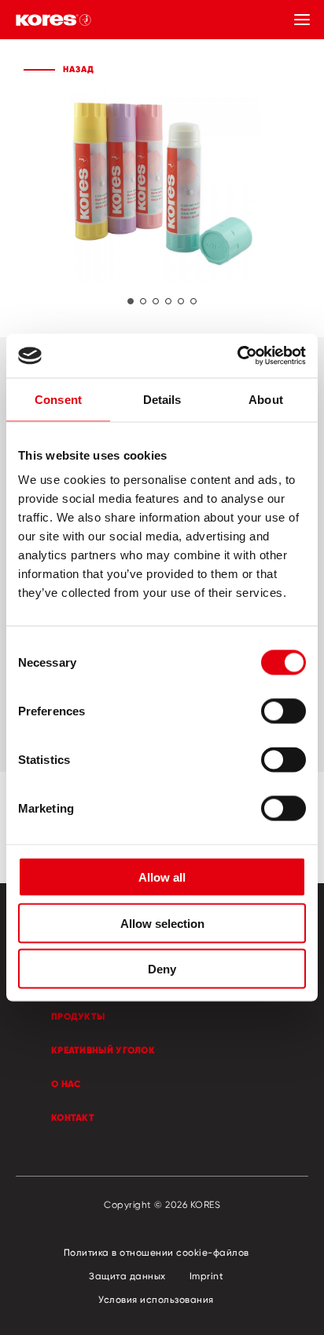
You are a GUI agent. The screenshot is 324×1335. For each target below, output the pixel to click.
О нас (66, 1083)
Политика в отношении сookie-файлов (156, 1252)
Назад (78, 69)
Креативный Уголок (103, 1050)
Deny (162, 969)
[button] (130, 301)
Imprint (207, 1276)
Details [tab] (162, 399)
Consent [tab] (58, 399)
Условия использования (156, 1299)
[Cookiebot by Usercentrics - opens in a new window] (237, 356)
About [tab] (266, 399)
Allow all (162, 877)
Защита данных (127, 1276)
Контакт (72, 1117)
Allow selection (162, 922)
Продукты (78, 1016)
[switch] (283, 711)
